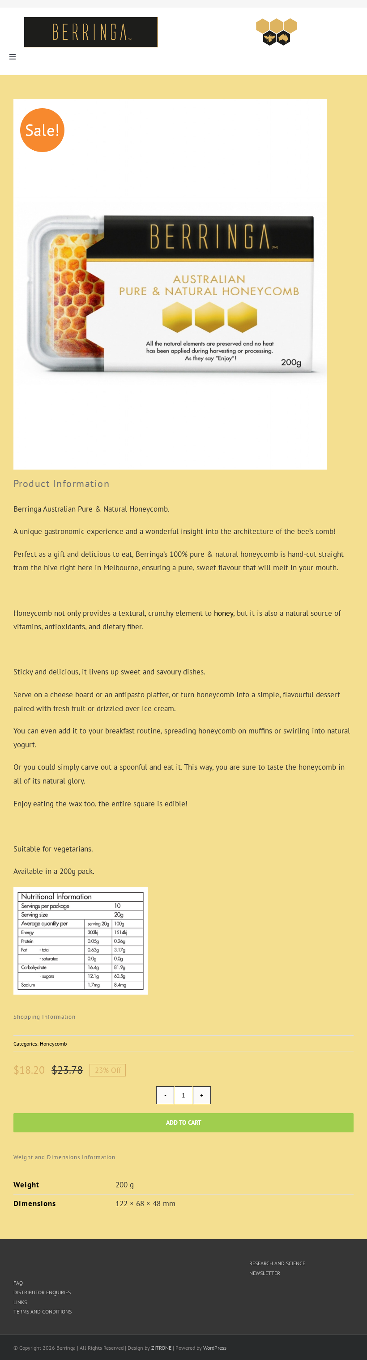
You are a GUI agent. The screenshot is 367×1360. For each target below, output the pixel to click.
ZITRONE (161, 1347)
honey (223, 613)
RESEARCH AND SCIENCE (277, 1263)
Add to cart (183, 1123)
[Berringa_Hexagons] (276, 20)
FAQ (18, 1283)
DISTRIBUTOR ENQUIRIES (42, 1292)
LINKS (20, 1302)
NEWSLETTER (264, 1273)
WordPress (214, 1347)
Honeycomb (53, 1043)
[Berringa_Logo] (91, 20)
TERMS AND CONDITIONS (42, 1311)
